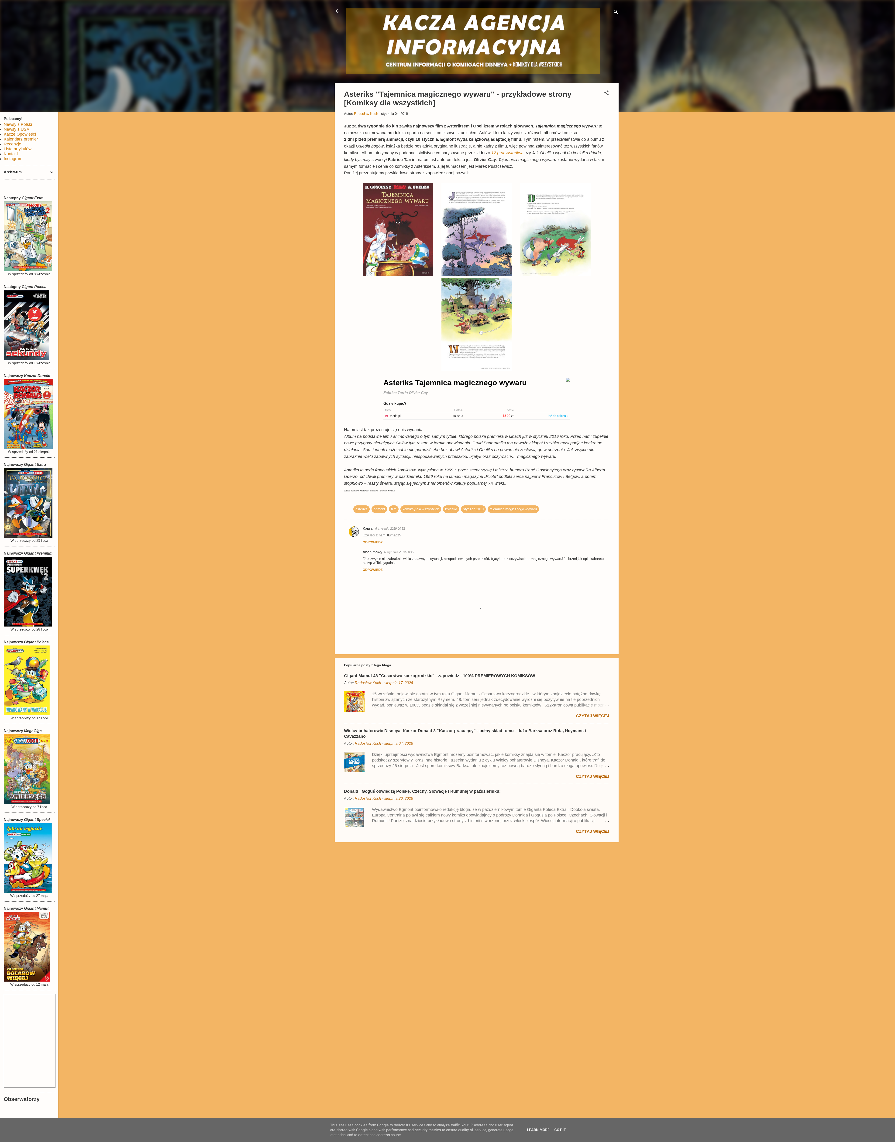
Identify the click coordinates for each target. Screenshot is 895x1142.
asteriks (361, 509)
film (393, 509)
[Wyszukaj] (616, 13)
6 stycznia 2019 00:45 (399, 552)
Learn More (538, 1130)
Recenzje (12, 144)
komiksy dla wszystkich (421, 509)
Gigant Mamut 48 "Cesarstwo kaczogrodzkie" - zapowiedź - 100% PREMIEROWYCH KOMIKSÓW (439, 675)
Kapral (368, 528)
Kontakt (11, 153)
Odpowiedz (373, 542)
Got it (560, 1130)
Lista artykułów (17, 149)
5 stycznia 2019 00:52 (390, 528)
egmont (379, 509)
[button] (606, 93)
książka (451, 509)
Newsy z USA (16, 129)
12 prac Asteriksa (507, 153)
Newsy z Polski (18, 124)
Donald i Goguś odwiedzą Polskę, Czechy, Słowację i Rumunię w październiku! (422, 791)
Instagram (13, 158)
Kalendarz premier (21, 139)
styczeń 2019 (473, 509)
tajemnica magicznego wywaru (513, 509)
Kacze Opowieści (20, 134)
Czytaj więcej (592, 715)
